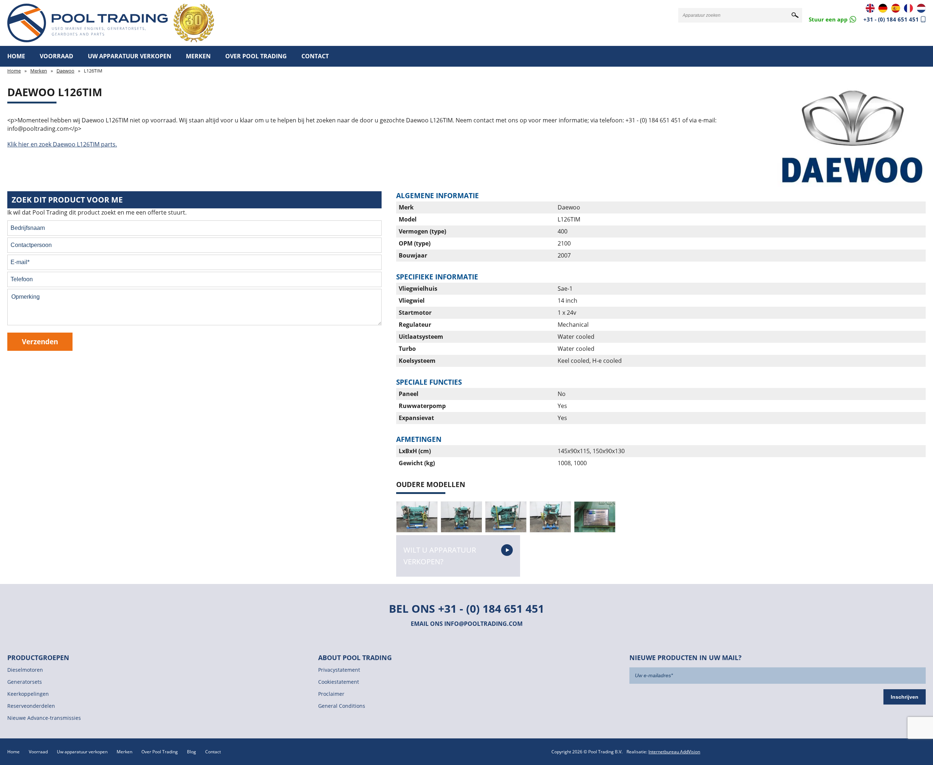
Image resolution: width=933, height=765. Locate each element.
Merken (198, 56)
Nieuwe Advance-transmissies (44, 717)
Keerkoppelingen (28, 693)
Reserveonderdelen (31, 705)
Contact (315, 56)
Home (16, 56)
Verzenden (40, 341)
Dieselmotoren (25, 669)
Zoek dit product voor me (67, 200)
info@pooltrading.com (483, 624)
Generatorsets (24, 681)
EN (870, 8)
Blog (191, 752)
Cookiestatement (338, 681)
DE (882, 8)
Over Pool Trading (256, 56)
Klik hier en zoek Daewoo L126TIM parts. (62, 144)
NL (921, 8)
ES (895, 8)
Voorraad (56, 56)
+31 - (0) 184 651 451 (891, 19)
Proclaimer (331, 693)
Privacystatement (339, 669)
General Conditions (341, 705)
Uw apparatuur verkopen (129, 56)
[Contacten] (832, 19)
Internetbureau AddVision (674, 752)
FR (908, 8)
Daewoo (65, 70)
